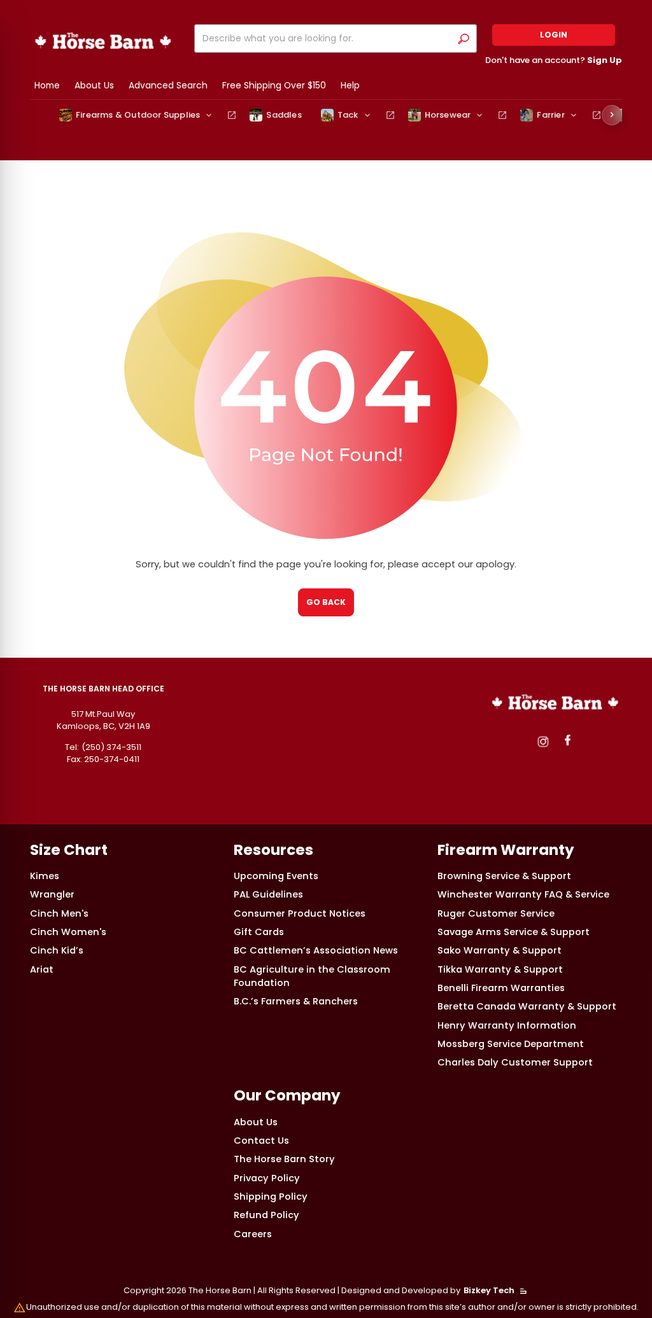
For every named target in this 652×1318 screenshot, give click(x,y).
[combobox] (325, 38)
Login (553, 34)
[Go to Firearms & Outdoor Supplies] (231, 115)
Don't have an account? (553, 60)
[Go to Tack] (390, 115)
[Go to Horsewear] (502, 115)
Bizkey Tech (489, 1290)
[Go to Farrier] (596, 115)
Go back (326, 602)
